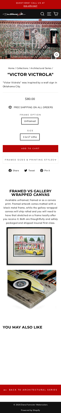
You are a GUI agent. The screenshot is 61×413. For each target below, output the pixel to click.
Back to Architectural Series (32, 390)
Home (11, 68)
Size (30, 130)
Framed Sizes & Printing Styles (29, 159)
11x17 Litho (30, 136)
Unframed (30, 121)
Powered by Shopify (30, 410)
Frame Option (30, 114)
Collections (22, 68)
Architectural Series (40, 68)
